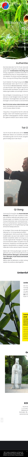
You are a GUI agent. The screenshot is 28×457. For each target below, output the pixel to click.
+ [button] (2, 419)
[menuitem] (16, 3)
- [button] (2, 421)
